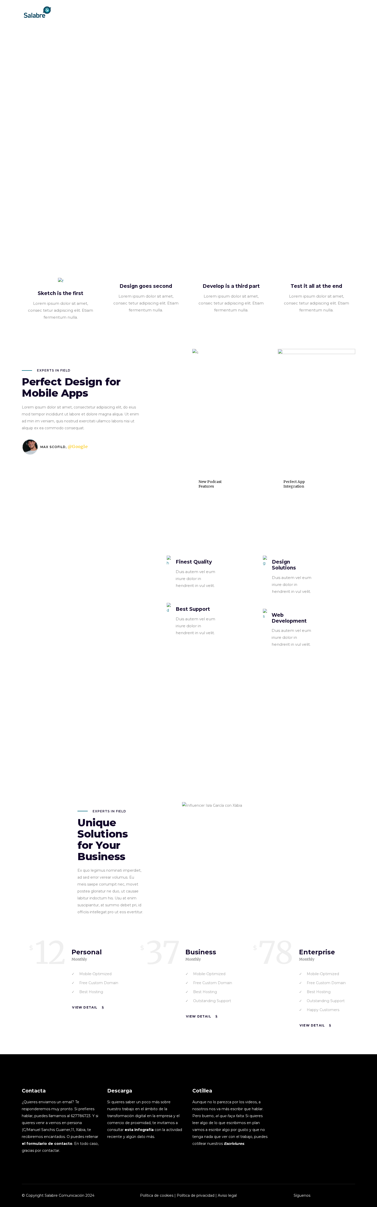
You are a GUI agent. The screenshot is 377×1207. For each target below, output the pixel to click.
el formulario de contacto (47, 1143)
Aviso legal (227, 1195)
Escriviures (234, 1143)
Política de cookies (156, 1195)
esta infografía (139, 1129)
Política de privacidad (195, 1195)
